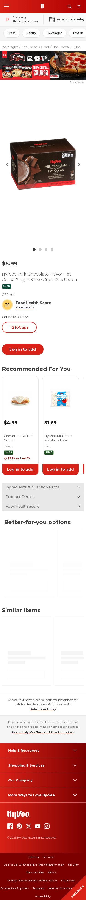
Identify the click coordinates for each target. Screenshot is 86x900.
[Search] (69, 7)
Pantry (31, 33)
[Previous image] (7, 164)
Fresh (12, 33)
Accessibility (43, 896)
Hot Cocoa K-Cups (66, 47)
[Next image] (79, 164)
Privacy (49, 857)
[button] (25, 307)
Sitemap (34, 857)
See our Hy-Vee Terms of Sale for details (43, 732)
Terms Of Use (35, 872)
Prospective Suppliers (15, 888)
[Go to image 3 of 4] (46, 249)
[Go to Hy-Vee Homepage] (43, 6)
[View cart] (78, 6)
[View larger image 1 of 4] (43, 164)
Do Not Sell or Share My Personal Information (34, 864)
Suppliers (39, 888)
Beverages (54, 33)
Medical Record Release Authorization (32, 880)
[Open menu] (6, 6)
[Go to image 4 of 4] (52, 249)
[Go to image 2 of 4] (40, 249)
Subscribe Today (43, 709)
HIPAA (51, 872)
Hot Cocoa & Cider (35, 47)
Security (73, 864)
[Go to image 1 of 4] (34, 249)
